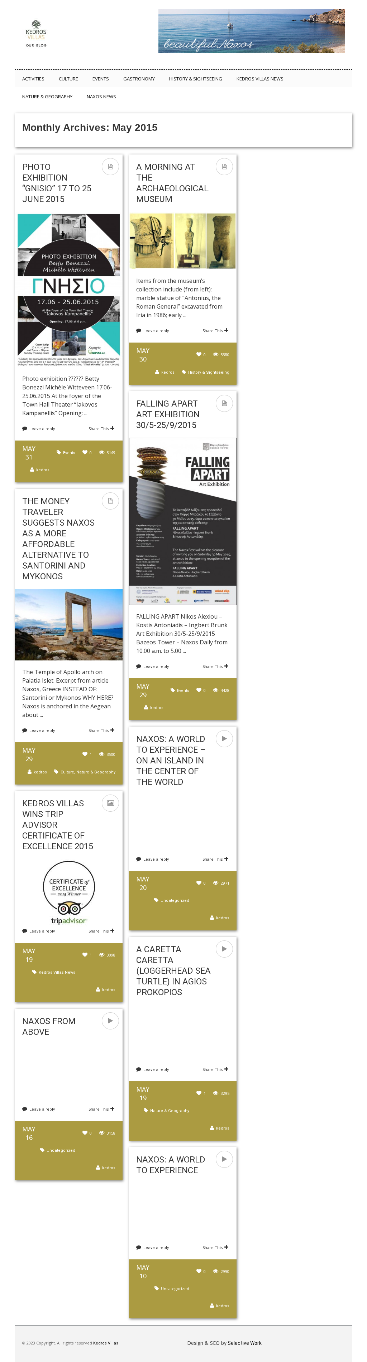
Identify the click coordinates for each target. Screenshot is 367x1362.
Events (100, 78)
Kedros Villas (105, 1343)
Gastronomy (139, 78)
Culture (68, 78)
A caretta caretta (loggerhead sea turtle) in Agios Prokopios (173, 970)
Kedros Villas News (260, 78)
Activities (33, 78)
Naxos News (101, 96)
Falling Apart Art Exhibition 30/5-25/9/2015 (168, 414)
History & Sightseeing (195, 78)
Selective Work (244, 1343)
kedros (42, 470)
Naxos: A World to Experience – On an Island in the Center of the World (171, 760)
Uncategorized (175, 900)
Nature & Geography (47, 96)
